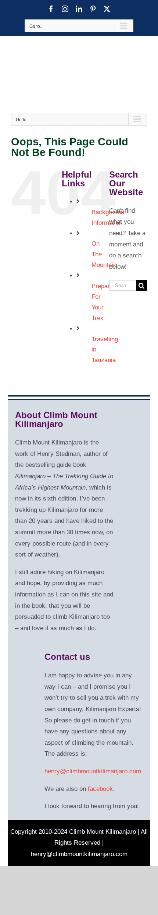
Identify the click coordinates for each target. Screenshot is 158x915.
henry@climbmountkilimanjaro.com (92, 771)
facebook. (101, 788)
